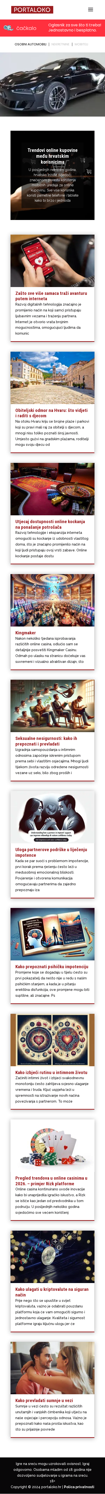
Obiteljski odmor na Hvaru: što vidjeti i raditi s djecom (51, 413)
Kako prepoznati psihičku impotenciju (51, 966)
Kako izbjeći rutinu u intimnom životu (51, 1072)
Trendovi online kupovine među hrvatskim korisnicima (53, 156)
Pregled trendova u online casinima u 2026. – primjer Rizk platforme (51, 1180)
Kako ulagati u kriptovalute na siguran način (52, 1292)
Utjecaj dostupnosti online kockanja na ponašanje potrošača (50, 524)
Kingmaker (25, 633)
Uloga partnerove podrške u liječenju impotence (51, 852)
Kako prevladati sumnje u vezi (44, 1400)
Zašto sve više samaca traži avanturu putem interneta (51, 296)
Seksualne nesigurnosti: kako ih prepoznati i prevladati (46, 741)
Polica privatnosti (79, 1487)
